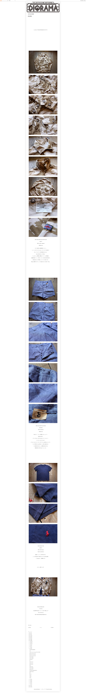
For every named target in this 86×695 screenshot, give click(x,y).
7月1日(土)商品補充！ (32, 649)
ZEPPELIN (30, 659)
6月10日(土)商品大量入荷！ (33, 670)
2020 (30, 636)
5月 (30, 679)
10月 (30, 643)
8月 (30, 646)
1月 (30, 684)
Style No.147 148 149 (32, 654)
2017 (30, 640)
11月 (30, 642)
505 (30, 672)
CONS (30, 676)
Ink (29, 660)
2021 (30, 635)
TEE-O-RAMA (31, 658)
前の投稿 (52, 627)
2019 (30, 637)
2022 (30, 634)
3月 (30, 681)
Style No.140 (31, 669)
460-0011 (41, 608)
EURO (30, 675)
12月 (30, 641)
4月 (30, 680)
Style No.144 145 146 (32, 655)
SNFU (30, 677)
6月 (30, 648)
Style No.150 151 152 (32, 653)
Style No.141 (31, 664)
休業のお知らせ (31, 671)
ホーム (41, 627)
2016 (30, 685)
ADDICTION (31, 666)
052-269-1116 (41, 612)
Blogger (51, 689)
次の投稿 (29, 627)
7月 (30, 647)
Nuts (30, 665)
